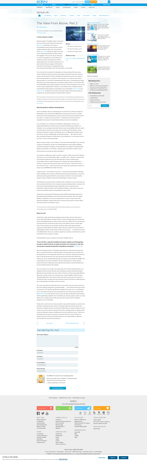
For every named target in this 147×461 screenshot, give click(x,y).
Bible (80, 414)
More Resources (103, 15)
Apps (85, 414)
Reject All (113, 457)
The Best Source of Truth (65, 397)
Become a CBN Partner (80, 419)
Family (57, 7)
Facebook (38, 413)
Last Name (40, 356)
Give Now (93, 1)
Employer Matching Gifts (81, 426)
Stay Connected (80, 1)
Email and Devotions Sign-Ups (63, 421)
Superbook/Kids (41, 423)
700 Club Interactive (42, 440)
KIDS (92, 4)
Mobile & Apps (59, 424)
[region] (73, 458)
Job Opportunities (41, 428)
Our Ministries (40, 421)
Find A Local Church (61, 444)
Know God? (86, 15)
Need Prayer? (90, 33)
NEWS (54, 4)
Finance (83, 7)
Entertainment (67, 7)
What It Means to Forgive (79, 397)
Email (108, 414)
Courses (71, 15)
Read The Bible (59, 442)
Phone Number (41, 369)
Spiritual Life (49, 7)
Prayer (87, 1)
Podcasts (90, 414)
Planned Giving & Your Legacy (82, 423)
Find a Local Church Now (94, 22)
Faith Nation (40, 439)
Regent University (41, 426)
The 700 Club (40, 433)
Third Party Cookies (88, 451)
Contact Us (58, 419)
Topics (56, 15)
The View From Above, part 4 (74, 51)
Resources (92, 7)
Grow (78, 15)
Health (76, 7)
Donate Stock (78, 424)
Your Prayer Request (43, 334)
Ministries (106, 4)
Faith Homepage (53, 397)
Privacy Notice (60, 451)
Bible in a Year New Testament (99, 86)
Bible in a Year (94, 84)
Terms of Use (68, 451)
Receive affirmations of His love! (56, 382)
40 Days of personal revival (98, 102)
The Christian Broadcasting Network (73, 404)
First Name (40, 350)
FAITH (67, 4)
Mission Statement (41, 419)
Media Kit (58, 428)
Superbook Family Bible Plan (98, 88)
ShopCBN (99, 414)
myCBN (103, 414)
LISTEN (80, 4)
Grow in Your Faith (92, 65)
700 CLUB (40, 4)
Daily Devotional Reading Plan (98, 90)
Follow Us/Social (60, 423)
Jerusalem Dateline (41, 437)
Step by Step (96, 428)
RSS (94, 414)
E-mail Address (41, 362)
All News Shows (41, 442)
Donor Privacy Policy (50, 451)
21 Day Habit (93, 98)
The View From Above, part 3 (74, 49)
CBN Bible (39, 7)
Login (73, 1)
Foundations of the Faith (97, 95)
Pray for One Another (93, 54)
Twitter (43, 413)
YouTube (47, 413)
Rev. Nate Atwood (42, 27)
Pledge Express (78, 421)
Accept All (123, 457)
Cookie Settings (98, 451)
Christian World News (42, 435)
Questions (63, 15)
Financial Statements (42, 424)
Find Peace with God (92, 44)
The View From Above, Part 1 (74, 46)
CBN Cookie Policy (77, 451)
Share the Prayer (95, 100)
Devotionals (47, 15)
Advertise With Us (60, 426)
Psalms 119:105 (97, 419)
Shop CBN (77, 432)
